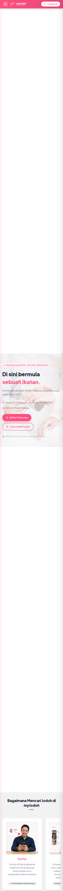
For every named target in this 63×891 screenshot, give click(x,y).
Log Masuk (52, 4)
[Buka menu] (5, 4)
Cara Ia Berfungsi (20, 426)
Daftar (22, 859)
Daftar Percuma (18, 417)
